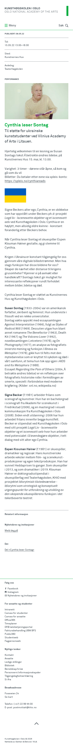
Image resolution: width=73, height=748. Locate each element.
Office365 (10, 620)
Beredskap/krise (14, 669)
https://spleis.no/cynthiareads (25, 181)
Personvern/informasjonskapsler (23, 672)
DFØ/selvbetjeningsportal (18, 627)
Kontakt (9, 655)
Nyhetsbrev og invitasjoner (22, 596)
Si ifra (8, 679)
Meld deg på (11, 531)
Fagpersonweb (13, 641)
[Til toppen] (36, 723)
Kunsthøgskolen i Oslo (15, 739)
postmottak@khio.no (25, 707)
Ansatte (9, 659)
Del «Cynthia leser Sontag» (19, 550)
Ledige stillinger (13, 662)
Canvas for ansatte (15, 617)
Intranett (10, 610)
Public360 (10, 634)
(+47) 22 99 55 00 (23, 704)
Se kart (9, 697)
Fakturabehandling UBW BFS (20, 631)
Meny (12, 25)
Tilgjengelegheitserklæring (19, 676)
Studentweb (11, 638)
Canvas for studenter (16, 613)
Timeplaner (11, 624)
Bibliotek (9, 666)
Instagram (13, 592)
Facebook (13, 589)
